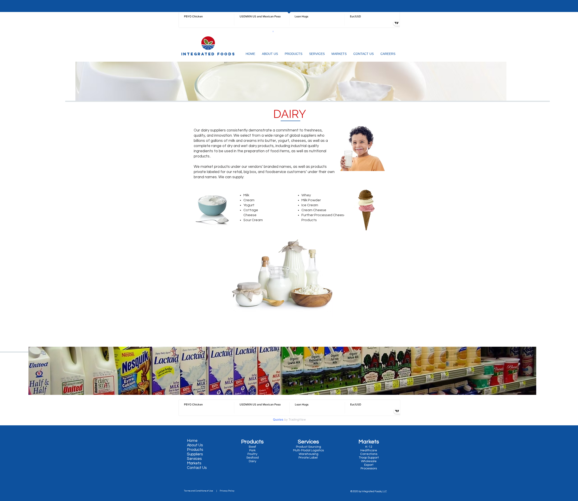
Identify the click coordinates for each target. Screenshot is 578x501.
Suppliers (195, 454)
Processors (369, 468)
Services (194, 459)
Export (368, 464)
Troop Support (369, 457)
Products (195, 450)
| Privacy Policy (224, 491)
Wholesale (369, 461)
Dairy (252, 461)
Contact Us (197, 468)
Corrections (368, 454)
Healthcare (368, 450)
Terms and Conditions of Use (199, 491)
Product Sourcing (308, 446)
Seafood (252, 457)
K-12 (368, 446)
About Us (195, 445)
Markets (194, 463)
